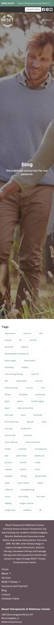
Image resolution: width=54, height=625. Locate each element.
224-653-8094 (33, 9)
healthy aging (37, 401)
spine (7, 482)
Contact (6, 594)
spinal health (40, 476)
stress (8, 496)
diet (41, 333)
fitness (8, 394)
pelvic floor (21, 455)
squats (40, 482)
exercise (27, 333)
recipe (37, 462)
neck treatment (33, 442)
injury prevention (25, 408)
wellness (27, 510)
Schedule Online (10, 598)
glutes (20, 401)
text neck (40, 496)
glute (7, 401)
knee (23, 414)
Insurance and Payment (15, 586)
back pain (9, 346)
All (20, 340)
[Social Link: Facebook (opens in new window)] (43, 9)
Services (6, 577)
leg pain (30, 421)
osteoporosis (40, 448)
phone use (39, 455)
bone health (29, 360)
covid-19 (35, 374)
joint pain (9, 414)
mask (44, 421)
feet (43, 387)
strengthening (27, 489)
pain (7, 455)
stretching (23, 496)
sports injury (23, 482)
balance (24, 346)
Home (5, 569)
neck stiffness (11, 442)
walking (8, 503)
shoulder (9, 476)
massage (9, 428)
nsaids (8, 448)
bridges (25, 367)
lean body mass (12, 421)
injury (7, 408)
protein (23, 462)
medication (26, 428)
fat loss (29, 387)
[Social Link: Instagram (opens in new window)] (47, 9)
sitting (24, 476)
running (8, 469)
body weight (10, 360)
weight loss (10, 510)
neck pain (27, 435)
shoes (37, 469)
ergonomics (10, 333)
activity (8, 340)
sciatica (23, 469)
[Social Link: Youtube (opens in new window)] (51, 9)
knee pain (37, 414)
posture (8, 462)
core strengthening (14, 374)
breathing (9, 367)
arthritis (33, 340)
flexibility (23, 394)
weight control (26, 503)
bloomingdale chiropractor (17, 353)
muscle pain (10, 435)
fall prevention (11, 387)
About (5, 573)
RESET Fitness (10, 582)
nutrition (22, 448)
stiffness (9, 489)
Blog (4, 590)
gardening (40, 394)
